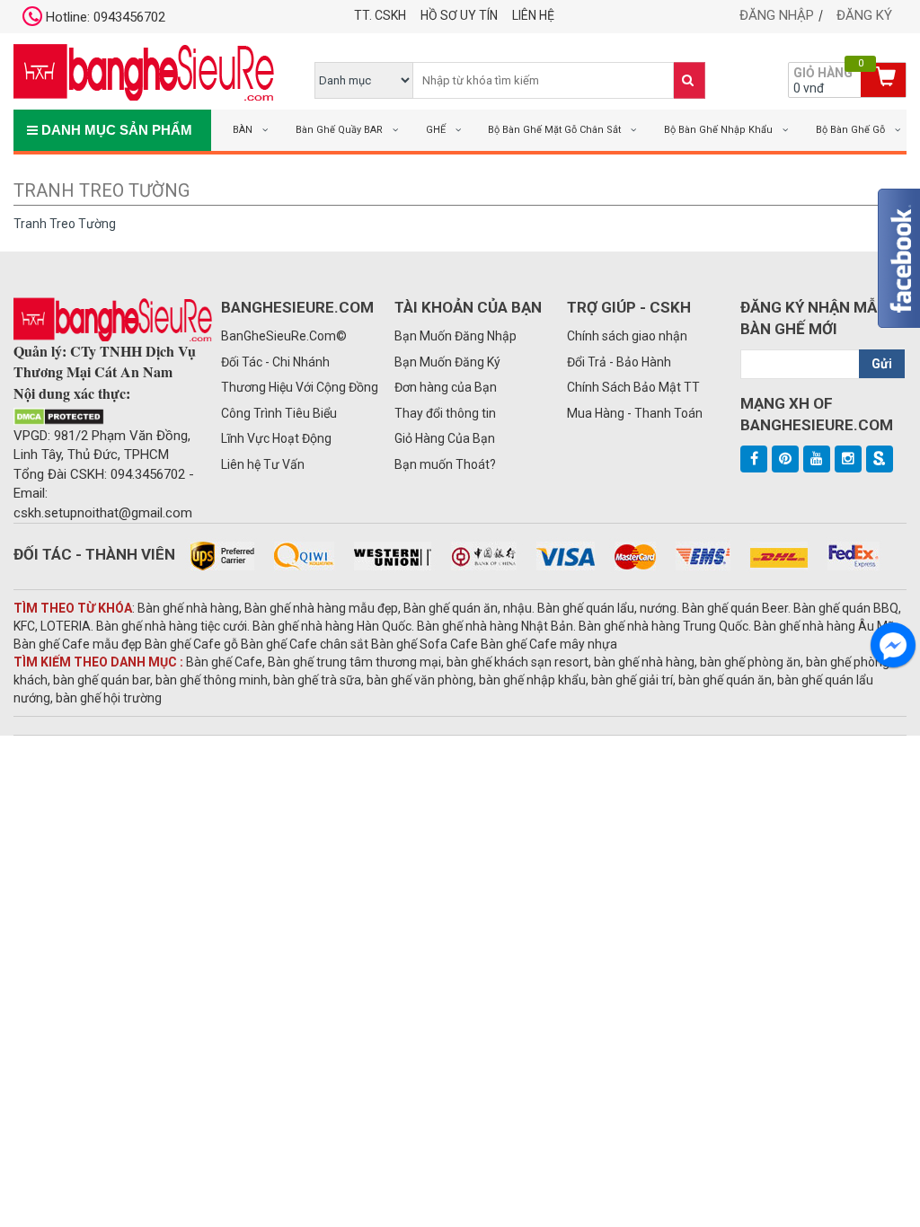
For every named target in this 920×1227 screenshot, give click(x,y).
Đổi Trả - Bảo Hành (619, 362)
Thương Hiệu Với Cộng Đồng (299, 387)
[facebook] (753, 459)
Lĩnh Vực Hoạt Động (276, 438)
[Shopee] (879, 459)
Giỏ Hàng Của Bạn (444, 438)
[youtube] (816, 459)
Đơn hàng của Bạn (445, 387)
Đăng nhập (776, 15)
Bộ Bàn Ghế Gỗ (850, 130)
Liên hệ (533, 15)
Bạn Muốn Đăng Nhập (455, 336)
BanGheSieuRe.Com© (284, 336)
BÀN (242, 130)
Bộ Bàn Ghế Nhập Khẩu (718, 130)
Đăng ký (864, 15)
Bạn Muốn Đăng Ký (447, 362)
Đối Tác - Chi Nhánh (275, 362)
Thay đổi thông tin (445, 413)
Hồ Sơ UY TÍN (459, 15)
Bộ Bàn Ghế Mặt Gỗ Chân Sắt (554, 130)
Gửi (881, 364)
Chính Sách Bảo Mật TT (633, 387)
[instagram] (848, 459)
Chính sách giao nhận (627, 336)
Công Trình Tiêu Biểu (279, 413)
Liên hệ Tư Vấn (263, 464)
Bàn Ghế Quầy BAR (339, 130)
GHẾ (436, 130)
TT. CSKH (380, 15)
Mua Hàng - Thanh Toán (635, 413)
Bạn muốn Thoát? (445, 464)
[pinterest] (785, 459)
